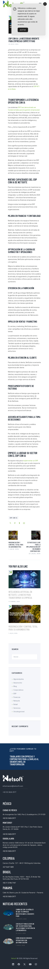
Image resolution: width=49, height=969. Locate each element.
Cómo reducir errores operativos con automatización (24, 940)
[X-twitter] (24, 964)
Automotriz (17, 683)
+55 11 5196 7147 (9, 883)
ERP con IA (13, 518)
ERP (14, 694)
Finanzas (16, 697)
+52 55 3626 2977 (9, 792)
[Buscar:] (24, 657)
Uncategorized (18, 712)
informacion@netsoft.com (13, 786)
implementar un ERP (30, 461)
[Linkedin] (13, 964)
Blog (15, 686)
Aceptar (23, 30)
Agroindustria (18, 679)
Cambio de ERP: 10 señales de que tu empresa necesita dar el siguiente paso (25, 912)
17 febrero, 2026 (14, 601)
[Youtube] (30, 964)
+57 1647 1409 (8, 867)
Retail (15, 704)
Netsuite (16, 701)
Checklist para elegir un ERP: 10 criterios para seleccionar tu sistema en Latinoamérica (25, 927)
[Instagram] (36, 964)
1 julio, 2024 (13, 633)
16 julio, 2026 (21, 933)
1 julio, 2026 (20, 945)
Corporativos (18, 690)
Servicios (16, 708)
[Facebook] (19, 964)
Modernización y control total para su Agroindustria (23, 628)
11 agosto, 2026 (21, 919)
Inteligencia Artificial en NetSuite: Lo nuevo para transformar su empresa (20, 594)
